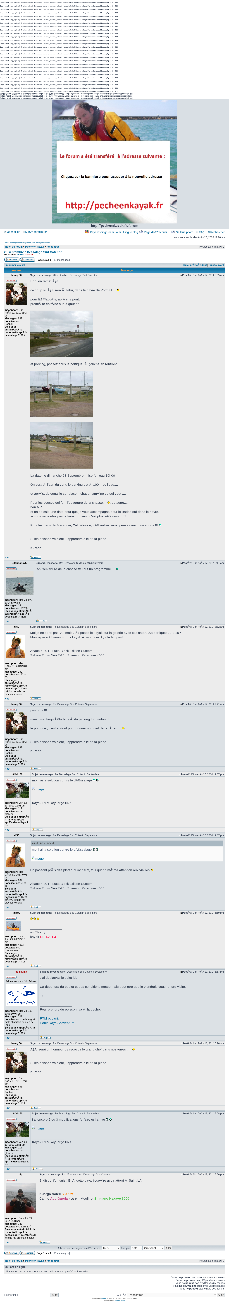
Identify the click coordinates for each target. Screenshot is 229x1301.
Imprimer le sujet (15, 265)
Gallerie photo (184, 232)
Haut (7, 557)
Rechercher (217, 232)
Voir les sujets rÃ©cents (41, 243)
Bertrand (20, 254)
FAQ (201, 232)
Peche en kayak (34, 246)
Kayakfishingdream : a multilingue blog (114, 232)
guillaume (29, 254)
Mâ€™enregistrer (35, 231)
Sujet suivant (216, 265)
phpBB (103, 1298)
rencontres (53, 246)
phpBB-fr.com (120, 1300)
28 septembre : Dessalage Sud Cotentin (33, 252)
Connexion (13, 231)
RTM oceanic (50, 1018)
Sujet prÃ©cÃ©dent (195, 265)
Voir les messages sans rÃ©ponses (17, 243)
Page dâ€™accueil (155, 232)
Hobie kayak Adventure (57, 1023)
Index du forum (14, 246)
